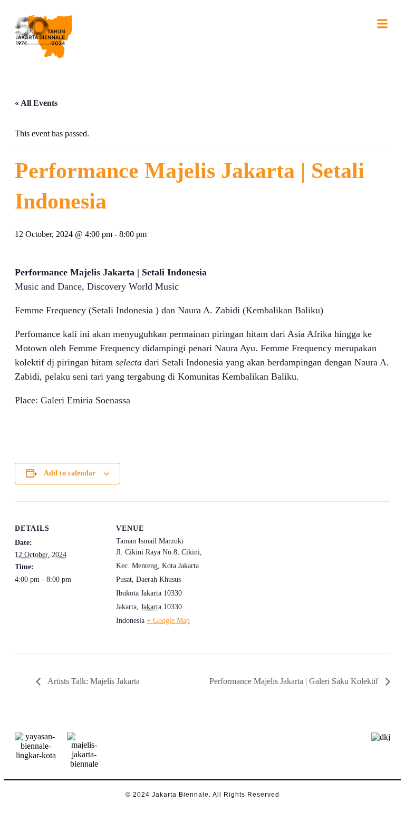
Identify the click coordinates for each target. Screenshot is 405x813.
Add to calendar (69, 473)
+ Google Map (168, 620)
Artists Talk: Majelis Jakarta (93, 681)
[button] (382, 23)
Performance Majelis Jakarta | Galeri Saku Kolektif (294, 681)
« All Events (36, 102)
